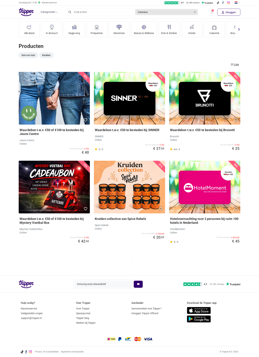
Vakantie (214, 33)
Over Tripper (83, 308)
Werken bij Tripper (86, 322)
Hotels (192, 33)
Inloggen (230, 12)
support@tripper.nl (31, 318)
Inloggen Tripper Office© (144, 313)
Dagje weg (74, 33)
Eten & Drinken (169, 33)
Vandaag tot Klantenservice (38, 2)
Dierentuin (119, 33)
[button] (212, 12)
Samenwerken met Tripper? (146, 308)
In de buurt (52, 33)
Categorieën (48, 12)
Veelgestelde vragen (32, 313)
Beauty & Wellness (144, 33)
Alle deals (29, 33)
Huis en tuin (28, 55)
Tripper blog (82, 318)
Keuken (46, 55)
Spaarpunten (83, 313)
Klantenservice (29, 308)
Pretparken (97, 33)
